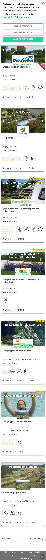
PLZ (41, 547)
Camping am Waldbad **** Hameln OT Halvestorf (23, 256)
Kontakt (32, 97)
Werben (21, 555)
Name (40, 543)
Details (8, 97)
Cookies (12, 555)
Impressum (32, 555)
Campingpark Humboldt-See (23, 324)
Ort (42, 552)
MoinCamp (23, 112)
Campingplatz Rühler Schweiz (23, 395)
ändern (7, 538)
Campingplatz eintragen (15, 552)
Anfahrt (19, 97)
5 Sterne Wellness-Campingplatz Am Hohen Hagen (23, 185)
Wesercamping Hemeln (23, 466)
